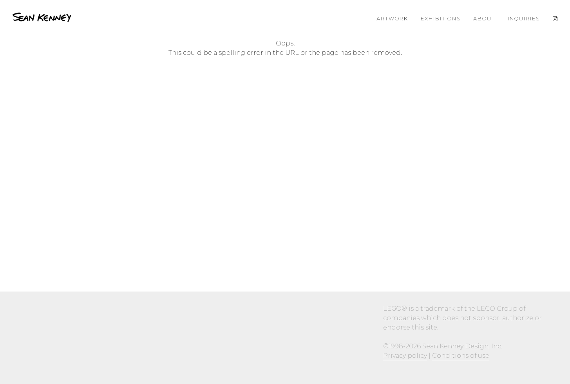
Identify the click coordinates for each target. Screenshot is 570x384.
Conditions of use (460, 355)
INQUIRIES (524, 18)
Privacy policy (405, 355)
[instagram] (554, 18)
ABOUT (484, 18)
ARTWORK (392, 18)
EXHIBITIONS (441, 18)
